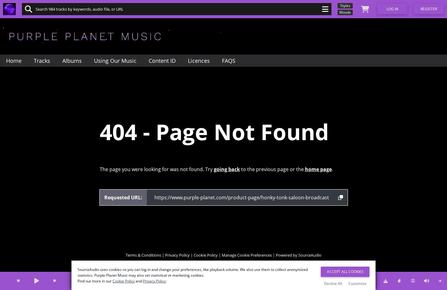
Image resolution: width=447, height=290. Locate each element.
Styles (345, 5)
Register (429, 9)
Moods (345, 12)
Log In (392, 9)
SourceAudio (309, 255)
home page (318, 169)
